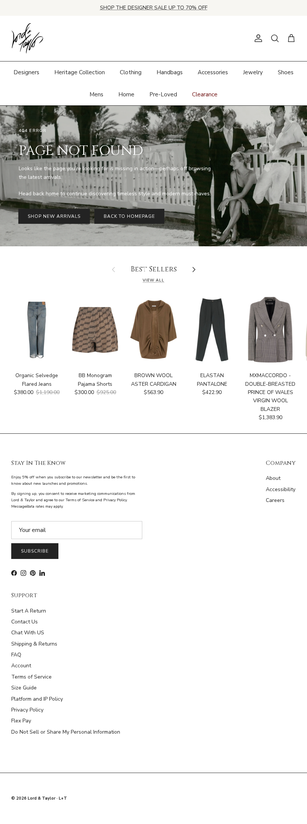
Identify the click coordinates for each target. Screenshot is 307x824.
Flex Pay (21, 720)
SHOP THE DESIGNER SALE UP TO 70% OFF (153, 7)
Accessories (213, 72)
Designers (26, 72)
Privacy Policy (27, 709)
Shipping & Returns (34, 643)
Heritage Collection (79, 72)
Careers (275, 500)
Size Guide (24, 687)
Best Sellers (154, 269)
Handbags (169, 72)
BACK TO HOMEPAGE (129, 216)
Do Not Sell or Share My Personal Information (65, 732)
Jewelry (253, 72)
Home (126, 94)
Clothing (131, 72)
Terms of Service (31, 676)
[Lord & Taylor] (27, 38)
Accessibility (280, 489)
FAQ (16, 654)
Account (21, 665)
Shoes (286, 72)
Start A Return (28, 610)
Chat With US (27, 632)
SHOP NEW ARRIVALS (54, 216)
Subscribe (35, 551)
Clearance (205, 94)
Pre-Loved (163, 94)
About (273, 478)
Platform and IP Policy (37, 699)
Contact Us (24, 621)
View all (153, 280)
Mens (96, 94)
